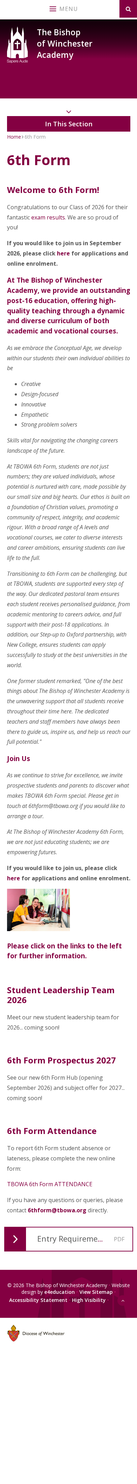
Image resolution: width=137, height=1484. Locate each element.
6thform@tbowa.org (57, 1210)
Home (14, 136)
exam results (48, 217)
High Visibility (89, 1299)
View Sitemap (96, 1292)
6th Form (35, 136)
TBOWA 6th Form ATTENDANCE (49, 1184)
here (63, 253)
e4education (59, 1292)
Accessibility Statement (38, 1299)
